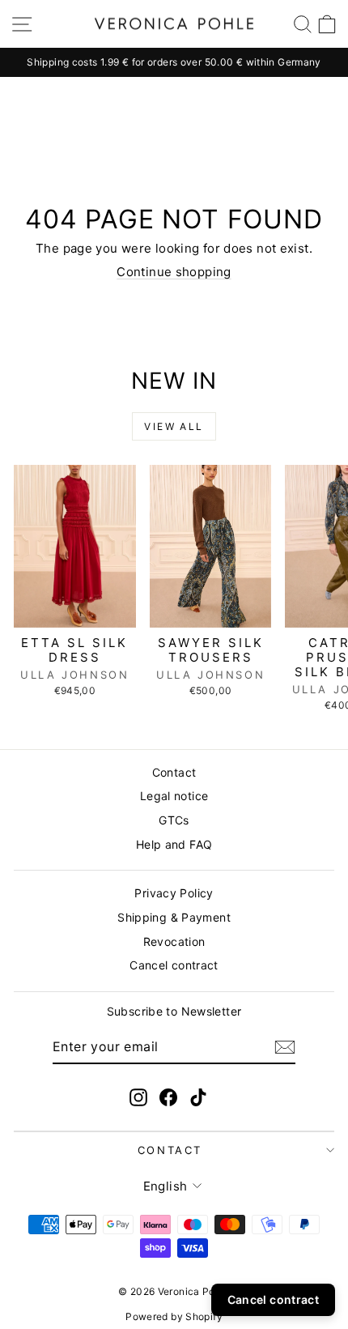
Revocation (174, 941)
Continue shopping (174, 271)
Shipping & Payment (174, 917)
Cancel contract (174, 965)
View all (173, 426)
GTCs (174, 820)
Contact (174, 772)
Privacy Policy (173, 893)
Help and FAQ (174, 844)
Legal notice (174, 796)
